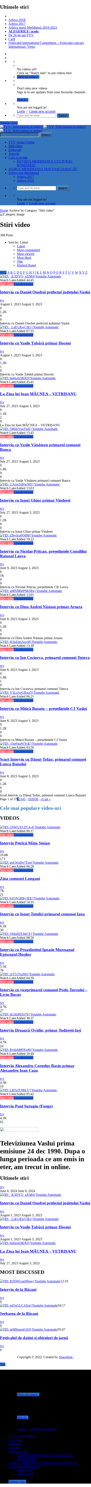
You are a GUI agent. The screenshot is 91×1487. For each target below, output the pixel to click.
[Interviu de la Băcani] (30, 1281)
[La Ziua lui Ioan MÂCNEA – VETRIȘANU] (28, 378)
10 (29, 799)
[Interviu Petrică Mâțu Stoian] (30, 827)
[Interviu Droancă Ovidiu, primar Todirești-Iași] (28, 1014)
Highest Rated (26, 265)
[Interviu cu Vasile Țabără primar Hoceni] (29, 327)
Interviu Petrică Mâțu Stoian (25, 843)
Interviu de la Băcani (18, 1289)
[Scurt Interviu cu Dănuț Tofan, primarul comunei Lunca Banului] (29, 743)
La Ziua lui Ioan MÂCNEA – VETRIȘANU (38, 394)
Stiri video (15, 146)
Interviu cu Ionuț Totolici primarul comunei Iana (42, 914)
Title (20, 261)
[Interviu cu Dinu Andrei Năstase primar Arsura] (31, 591)
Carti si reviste (18, 157)
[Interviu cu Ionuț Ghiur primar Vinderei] (30, 484)
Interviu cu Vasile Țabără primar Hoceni (35, 343)
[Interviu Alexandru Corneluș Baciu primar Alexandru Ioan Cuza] (29, 1050)
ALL (3, 272)
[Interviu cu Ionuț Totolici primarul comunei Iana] (30, 898)
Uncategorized (23, 284)
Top (2, 1364)
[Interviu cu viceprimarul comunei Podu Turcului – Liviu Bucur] (27, 974)
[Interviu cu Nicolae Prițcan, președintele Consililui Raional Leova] (28, 535)
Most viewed (25, 254)
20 (33, 799)
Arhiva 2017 (16, 23)
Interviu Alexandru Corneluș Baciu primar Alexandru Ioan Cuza (37, 1068)
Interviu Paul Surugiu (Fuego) (26, 1106)
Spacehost (66, 1357)
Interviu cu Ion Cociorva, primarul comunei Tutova (45, 657)
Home (4, 210)
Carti (11, 39)
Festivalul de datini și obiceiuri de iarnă (34, 1337)
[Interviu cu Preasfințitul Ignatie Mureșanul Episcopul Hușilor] (29, 934)
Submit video (9, 123)
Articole (13, 154)
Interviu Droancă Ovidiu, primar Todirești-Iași (40, 1030)
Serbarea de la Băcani (19, 1313)
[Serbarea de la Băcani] (29, 1305)
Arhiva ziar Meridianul (23, 173)
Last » (46, 799)
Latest (21, 246)
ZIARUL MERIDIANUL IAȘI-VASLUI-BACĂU (42, 169)
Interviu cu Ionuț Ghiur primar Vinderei (35, 500)
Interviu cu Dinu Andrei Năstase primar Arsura (41, 607)
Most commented (28, 250)
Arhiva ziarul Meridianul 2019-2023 (32, 27)
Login (21, 111)
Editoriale (14, 150)
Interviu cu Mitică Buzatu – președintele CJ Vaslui (43, 708)
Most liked (24, 257)
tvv (2, 300)
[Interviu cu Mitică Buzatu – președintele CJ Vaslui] (29, 692)
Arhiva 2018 (16, 20)
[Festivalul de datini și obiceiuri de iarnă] (29, 1329)
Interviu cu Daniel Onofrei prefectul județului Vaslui (45, 292)
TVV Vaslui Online (21, 142)
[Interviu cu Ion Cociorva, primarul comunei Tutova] (29, 642)
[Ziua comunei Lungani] (29, 862)
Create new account (42, 111)
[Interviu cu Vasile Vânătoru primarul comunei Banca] (29, 429)
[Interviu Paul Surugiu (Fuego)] (28, 1090)
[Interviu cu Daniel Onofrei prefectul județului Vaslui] (30, 276)
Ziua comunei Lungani (20, 878)
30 (36, 799)
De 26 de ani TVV (21, 35)
